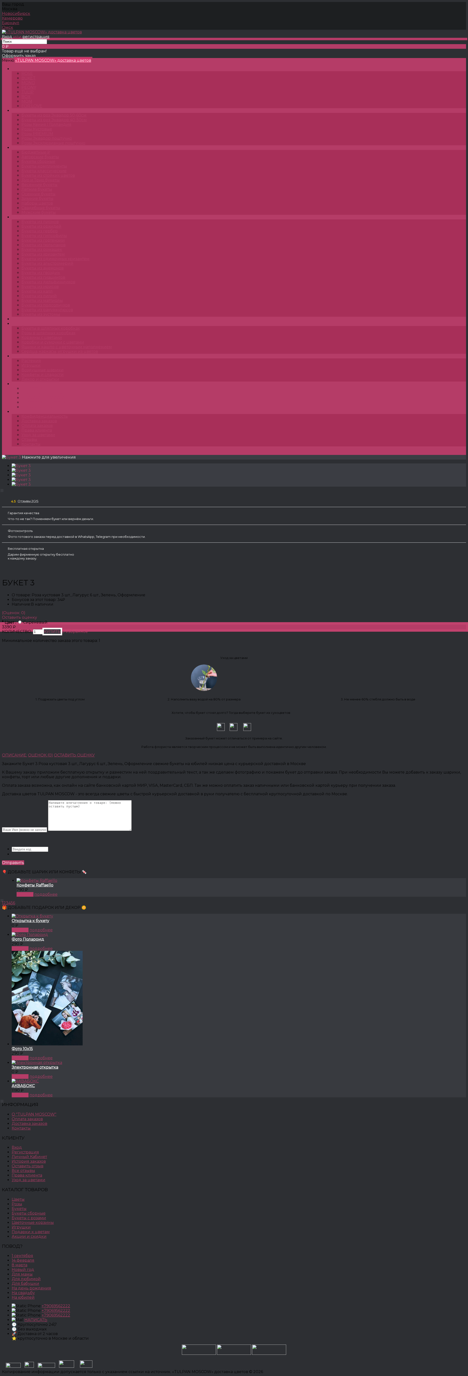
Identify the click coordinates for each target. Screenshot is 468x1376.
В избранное (75, 631)
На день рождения (31, 1288)
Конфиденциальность (44, 416)
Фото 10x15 (22, 1048)
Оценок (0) (40, 755)
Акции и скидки (29, 1236)
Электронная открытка (35, 1067)
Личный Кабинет (29, 1156)
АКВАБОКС (23, 1085)
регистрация (35, 36)
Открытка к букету (30, 920)
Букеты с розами (29, 1218)
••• (17, 411)
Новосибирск (16, 13)
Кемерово (12, 18)
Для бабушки (25, 1283)
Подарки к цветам (31, 1231)
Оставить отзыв (27, 1166)
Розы (21, 110)
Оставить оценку (19, 617)
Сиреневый (35, 622)
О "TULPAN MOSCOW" (34, 1114)
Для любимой (26, 1279)
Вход (7, 36)
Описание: (14, 755)
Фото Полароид (28, 939)
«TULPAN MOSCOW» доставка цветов (53, 60)
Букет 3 (80, 452)
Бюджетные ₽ (54, 452)
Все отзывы (23, 1170)
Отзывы (29, 439)
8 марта (19, 1265)
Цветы (22, 319)
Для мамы (22, 1274)
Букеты (23, 147)
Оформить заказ (19, 55)
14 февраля (23, 1260)
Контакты (30, 444)
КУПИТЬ (25, 894)
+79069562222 (56, 1306)
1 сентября (22, 1255)
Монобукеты (29, 217)
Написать (35, 1319)
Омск (7, 27)
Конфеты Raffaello (35, 885)
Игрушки (21, 1227)
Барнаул (10, 22)
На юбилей (23, 1297)
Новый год (23, 1269)
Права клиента (36, 430)
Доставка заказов (39, 421)
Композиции (29, 323)
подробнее (46, 894)
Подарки (25, 356)
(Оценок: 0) (13, 612)
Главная (10, 452)
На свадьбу (23, 1292)
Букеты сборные (29, 1213)
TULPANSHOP (30, 69)
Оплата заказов (37, 425)
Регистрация (25, 1152)
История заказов (29, 1161)
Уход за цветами (38, 434)
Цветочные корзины (33, 1222)
